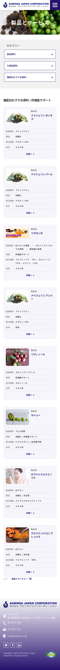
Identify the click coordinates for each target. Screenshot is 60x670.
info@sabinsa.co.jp (17, 636)
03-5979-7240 (14, 622)
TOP (5, 578)
